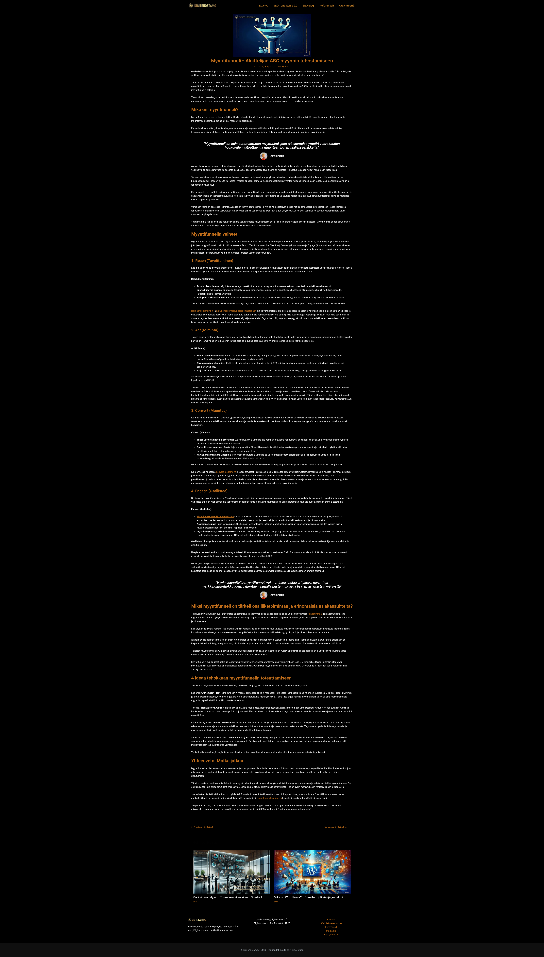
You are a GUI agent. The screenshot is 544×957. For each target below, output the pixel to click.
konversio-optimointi (226, 472)
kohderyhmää (315, 614)
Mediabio (331, 930)
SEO (195, 901)
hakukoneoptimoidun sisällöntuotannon (236, 311)
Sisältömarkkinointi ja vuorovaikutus (215, 516)
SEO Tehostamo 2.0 (285, 5)
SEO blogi (308, 5)
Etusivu (263, 5)
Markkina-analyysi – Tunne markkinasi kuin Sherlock (228, 897)
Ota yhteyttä (346, 5)
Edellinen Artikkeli (202, 827)
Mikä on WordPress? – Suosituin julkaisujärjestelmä (308, 897)
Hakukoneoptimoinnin (202, 311)
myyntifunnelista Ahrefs (270, 798)
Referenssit (327, 5)
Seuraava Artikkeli (335, 827)
